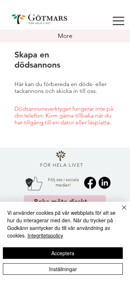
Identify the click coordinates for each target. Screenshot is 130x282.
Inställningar (63, 269)
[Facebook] (90, 183)
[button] (118, 21)
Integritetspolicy (45, 235)
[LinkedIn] (104, 183)
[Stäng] (120, 212)
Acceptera (62, 253)
